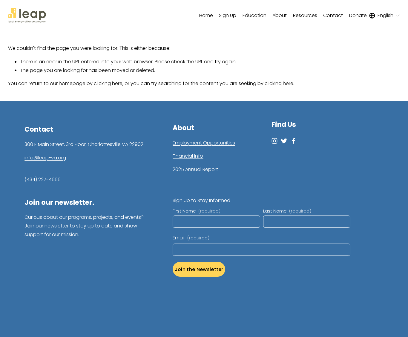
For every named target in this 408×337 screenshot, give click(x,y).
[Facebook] (294, 141)
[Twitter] (284, 141)
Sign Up (227, 15)
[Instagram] (274, 141)
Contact (333, 15)
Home (206, 15)
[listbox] (384, 15)
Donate (358, 15)
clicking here (108, 83)
